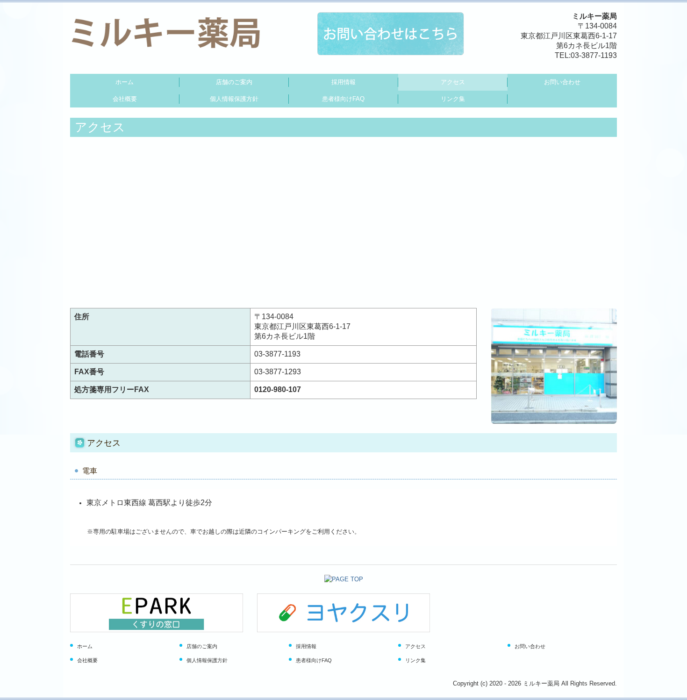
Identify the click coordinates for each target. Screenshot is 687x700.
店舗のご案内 (234, 82)
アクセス (453, 82)
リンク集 (453, 98)
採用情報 (343, 82)
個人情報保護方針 (234, 98)
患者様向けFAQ (343, 98)
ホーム (124, 82)
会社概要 (125, 98)
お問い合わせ (562, 82)
